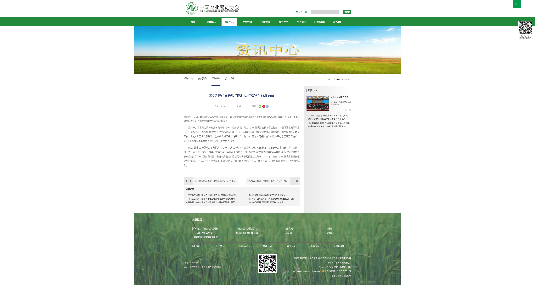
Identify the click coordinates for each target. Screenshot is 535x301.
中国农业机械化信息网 (246, 233)
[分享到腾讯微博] (267, 106)
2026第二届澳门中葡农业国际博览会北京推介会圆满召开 (212, 195)
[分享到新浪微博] (263, 106)
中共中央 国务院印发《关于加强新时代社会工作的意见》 (272, 199)
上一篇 (211, 181)
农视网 (330, 233)
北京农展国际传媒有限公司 (204, 237)
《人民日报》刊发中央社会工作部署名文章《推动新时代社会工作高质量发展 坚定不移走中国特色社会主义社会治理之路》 (212, 199)
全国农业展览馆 (205, 233)
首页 (193, 22)
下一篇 (273, 181)
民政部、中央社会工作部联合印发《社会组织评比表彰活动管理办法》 (212, 202)
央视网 (330, 228)
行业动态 (347, 79)
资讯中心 (337, 79)
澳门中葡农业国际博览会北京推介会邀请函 (266, 195)
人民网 (288, 233)
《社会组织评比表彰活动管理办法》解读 (266, 202)
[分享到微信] (260, 106)
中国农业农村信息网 (247, 228)
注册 (305, 12)
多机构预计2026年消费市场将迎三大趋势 (341, 97)
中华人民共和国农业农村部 (204, 228)
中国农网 (288, 228)
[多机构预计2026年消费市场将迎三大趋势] (318, 103)
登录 (298, 12)
